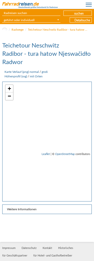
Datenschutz (29, 248)
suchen (79, 13)
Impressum (9, 248)
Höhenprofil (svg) (16, 76)
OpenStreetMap (65, 154)
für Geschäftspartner (14, 255)
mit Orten (36, 76)
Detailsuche (82, 20)
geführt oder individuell (19, 20)
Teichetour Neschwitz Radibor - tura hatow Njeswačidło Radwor (58, 29)
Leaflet (46, 154)
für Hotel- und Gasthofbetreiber (52, 255)
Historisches (65, 248)
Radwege (18, 29)
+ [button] (9, 88)
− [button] (9, 96)
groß (45, 71)
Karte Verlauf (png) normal (22, 71)
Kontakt (47, 248)
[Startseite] (4, 29)
